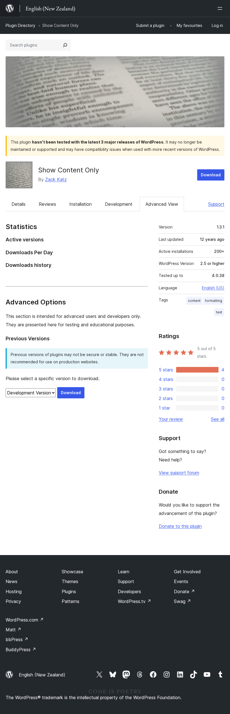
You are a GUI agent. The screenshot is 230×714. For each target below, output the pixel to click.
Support (216, 204)
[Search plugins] (65, 45)
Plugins (69, 591)
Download (211, 174)
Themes (70, 581)
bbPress (17, 639)
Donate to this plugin (180, 526)
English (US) (213, 287)
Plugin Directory (20, 25)
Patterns (70, 601)
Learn (123, 571)
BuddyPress (21, 649)
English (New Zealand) (42, 675)
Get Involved (187, 571)
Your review (171, 419)
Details (19, 204)
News (11, 581)
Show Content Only (68, 170)
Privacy (13, 601)
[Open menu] (221, 8)
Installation (80, 204)
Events (181, 581)
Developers (129, 591)
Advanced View (162, 204)
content (194, 301)
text (219, 312)
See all (217, 419)
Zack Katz (56, 179)
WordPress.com (25, 620)
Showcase (72, 571)
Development (118, 204)
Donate (184, 591)
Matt (13, 629)
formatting (213, 301)
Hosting (14, 591)
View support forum (179, 472)
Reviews (47, 204)
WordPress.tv (134, 601)
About (12, 571)
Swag (182, 601)
